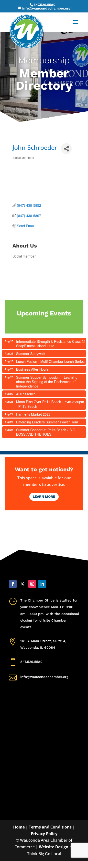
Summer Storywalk (30, 353)
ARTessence (26, 393)
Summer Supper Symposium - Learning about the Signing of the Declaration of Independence (46, 381)
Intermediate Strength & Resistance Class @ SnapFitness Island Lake (50, 343)
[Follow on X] (22, 584)
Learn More (44, 496)
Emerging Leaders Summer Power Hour (47, 422)
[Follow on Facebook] (13, 584)
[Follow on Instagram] (32, 584)
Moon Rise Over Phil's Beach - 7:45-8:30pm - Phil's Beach (50, 404)
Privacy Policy (44, 833)
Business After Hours (32, 369)
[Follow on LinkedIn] (42, 584)
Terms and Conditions (50, 827)
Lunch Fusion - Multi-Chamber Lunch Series (50, 361)
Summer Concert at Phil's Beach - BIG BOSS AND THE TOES (45, 432)
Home (19, 827)
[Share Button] (66, 148)
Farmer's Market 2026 (33, 414)
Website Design (53, 847)
